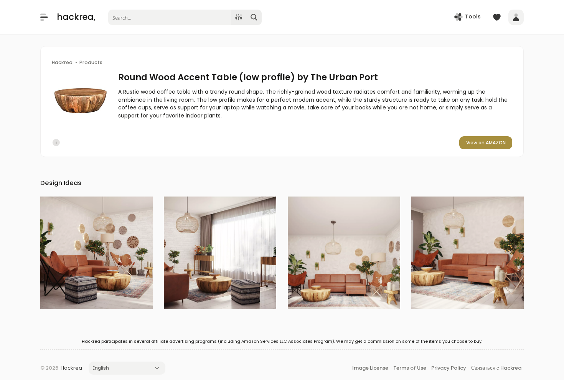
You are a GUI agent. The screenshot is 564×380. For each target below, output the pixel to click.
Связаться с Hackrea (496, 368)
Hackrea (71, 368)
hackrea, (76, 17)
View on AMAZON (486, 142)
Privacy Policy (448, 368)
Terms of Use (409, 368)
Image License (370, 368)
